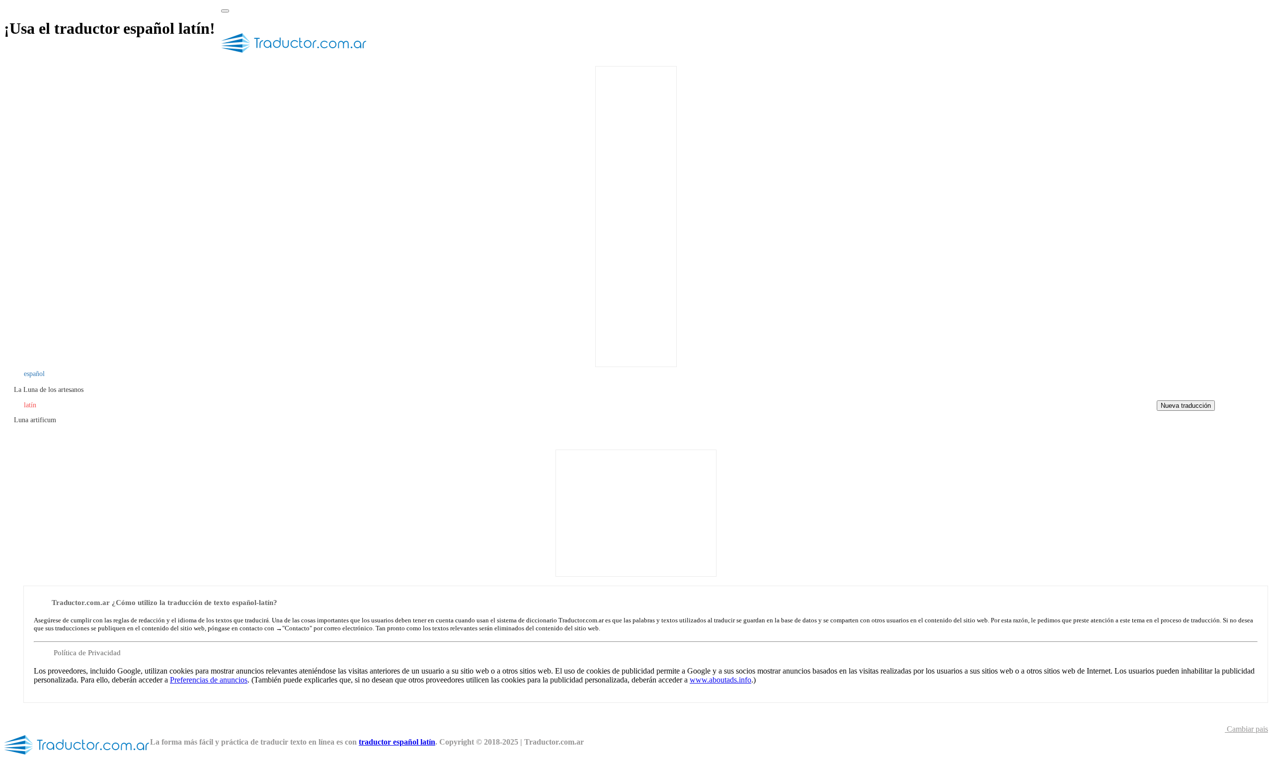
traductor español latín (397, 742)
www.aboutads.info (720, 680)
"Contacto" (297, 628)
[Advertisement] (636, 216)
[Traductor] (294, 56)
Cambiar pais (1246, 729)
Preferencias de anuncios (208, 680)
